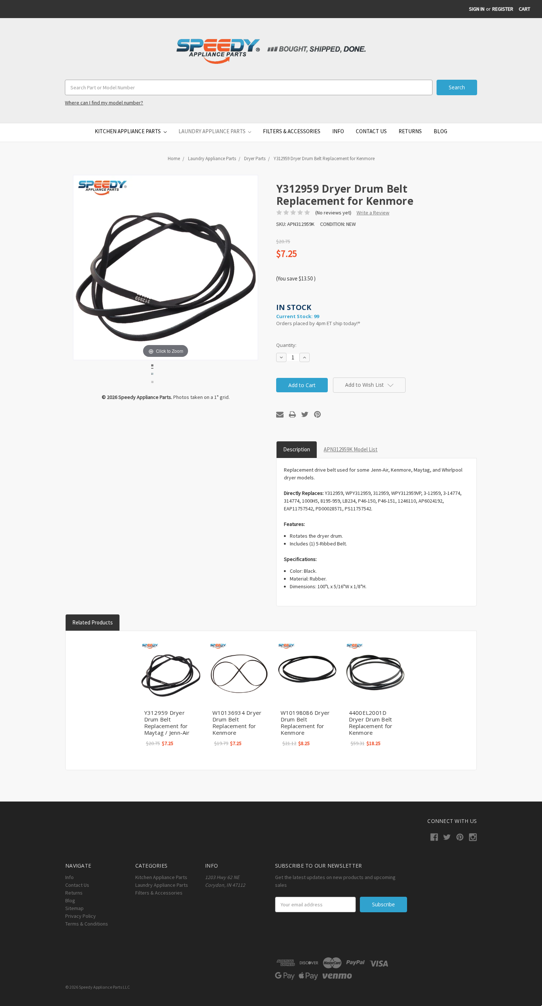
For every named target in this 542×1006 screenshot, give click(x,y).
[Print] (292, 414)
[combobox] (248, 87)
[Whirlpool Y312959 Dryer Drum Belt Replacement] (152, 366)
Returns (410, 131)
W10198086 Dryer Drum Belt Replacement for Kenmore (305, 722)
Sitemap (74, 908)
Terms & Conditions (86, 923)
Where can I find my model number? (104, 102)
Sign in (476, 9)
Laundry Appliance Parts (212, 131)
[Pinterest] (317, 414)
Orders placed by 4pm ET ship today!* (318, 314)
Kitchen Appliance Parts (128, 131)
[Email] (280, 414)
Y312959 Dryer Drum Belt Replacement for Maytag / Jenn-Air (167, 722)
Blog (440, 131)
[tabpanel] (170, 695)
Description (296, 449)
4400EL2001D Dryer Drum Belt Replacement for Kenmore (371, 722)
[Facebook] (434, 837)
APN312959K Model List (351, 449)
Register (502, 9)
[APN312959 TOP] (152, 383)
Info (338, 131)
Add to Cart (170, 672)
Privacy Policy (80, 916)
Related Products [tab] (92, 622)
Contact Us (371, 131)
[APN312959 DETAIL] (152, 375)
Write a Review (373, 212)
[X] (305, 414)
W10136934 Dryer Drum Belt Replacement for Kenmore (237, 722)
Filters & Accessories (291, 131)
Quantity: (286, 345)
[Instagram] (473, 837)
